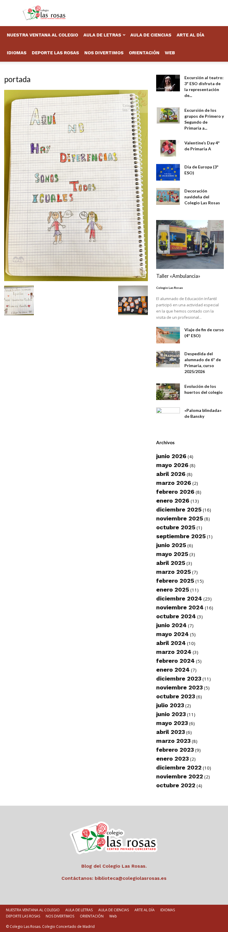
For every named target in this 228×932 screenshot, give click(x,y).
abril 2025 (170, 562)
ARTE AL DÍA (190, 35)
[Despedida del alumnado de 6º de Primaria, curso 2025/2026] (168, 359)
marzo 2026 (173, 482)
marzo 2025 (173, 571)
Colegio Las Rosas (169, 287)
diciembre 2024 (179, 598)
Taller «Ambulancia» (178, 276)
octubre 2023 (175, 696)
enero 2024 (173, 669)
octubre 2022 (175, 785)
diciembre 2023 (178, 678)
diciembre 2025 (179, 509)
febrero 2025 (175, 580)
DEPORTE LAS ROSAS (55, 52)
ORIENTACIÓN (144, 52)
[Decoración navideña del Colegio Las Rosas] (168, 196)
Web (170, 52)
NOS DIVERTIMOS (104, 52)
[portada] (76, 279)
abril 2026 (171, 473)
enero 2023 (172, 758)
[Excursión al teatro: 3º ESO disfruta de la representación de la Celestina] (168, 83)
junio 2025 (171, 545)
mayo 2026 (172, 465)
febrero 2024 (175, 660)
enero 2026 (172, 500)
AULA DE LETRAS (102, 35)
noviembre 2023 (179, 687)
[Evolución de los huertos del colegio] (168, 391)
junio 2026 (171, 456)
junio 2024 (171, 625)
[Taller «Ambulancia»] (190, 244)
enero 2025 (172, 589)
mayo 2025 (172, 553)
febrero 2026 (175, 491)
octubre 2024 (176, 616)
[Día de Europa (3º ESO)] (168, 172)
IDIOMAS (16, 52)
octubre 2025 (175, 527)
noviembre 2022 (179, 776)
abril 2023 (170, 731)
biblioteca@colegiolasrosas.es (131, 878)
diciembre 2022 (179, 767)
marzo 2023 (173, 740)
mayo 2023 (172, 723)
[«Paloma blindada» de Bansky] (168, 415)
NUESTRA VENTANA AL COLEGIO (42, 35)
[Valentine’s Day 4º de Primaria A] (168, 148)
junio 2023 (171, 714)
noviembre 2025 (179, 518)
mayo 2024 (172, 634)
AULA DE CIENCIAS (150, 35)
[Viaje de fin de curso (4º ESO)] (168, 335)
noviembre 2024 (180, 607)
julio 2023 (170, 705)
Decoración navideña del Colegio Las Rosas (202, 196)
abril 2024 (171, 642)
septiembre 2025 (181, 536)
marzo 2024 (173, 651)
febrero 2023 (175, 749)
